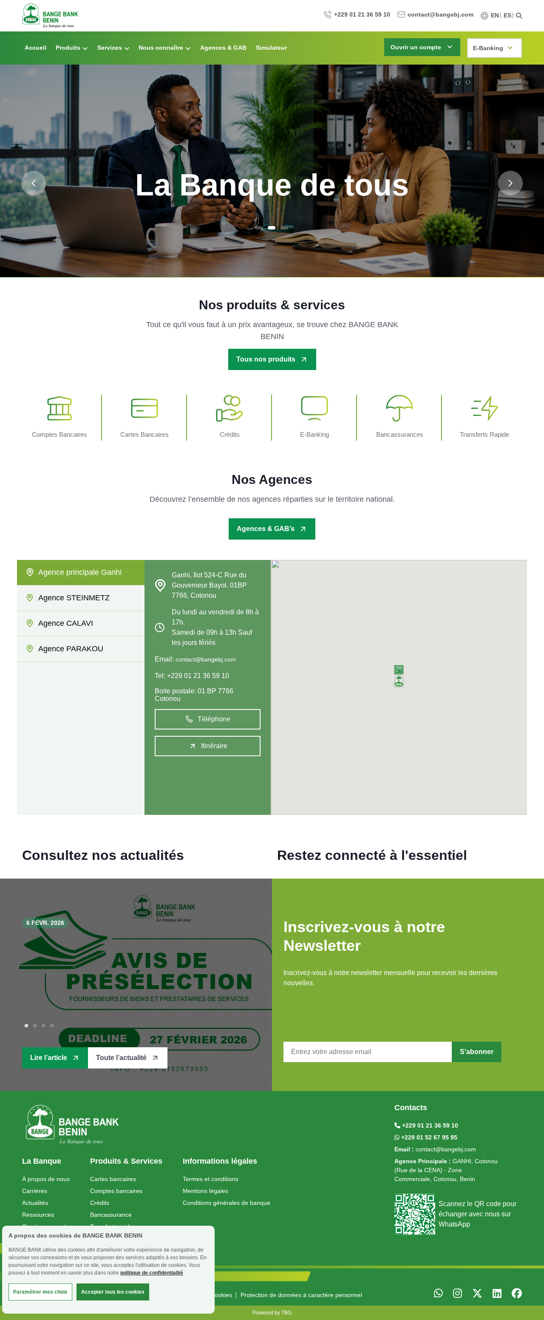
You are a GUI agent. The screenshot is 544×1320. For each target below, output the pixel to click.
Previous (33, 183)
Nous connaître (161, 47)
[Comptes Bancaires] (59, 418)
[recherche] (519, 16)
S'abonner (476, 1051)
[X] (438, 1293)
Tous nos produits (265, 359)
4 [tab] (52, 1026)
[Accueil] (73, 1125)
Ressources (38, 1214)
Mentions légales (205, 1190)
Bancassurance (111, 1214)
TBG (286, 1313)
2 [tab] (271, 227)
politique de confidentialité (151, 1273)
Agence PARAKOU (70, 648)
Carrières (34, 1190)
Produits (68, 47)
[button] (399, 676)
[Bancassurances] (399, 418)
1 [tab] (259, 227)
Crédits (99, 1202)
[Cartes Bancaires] (144, 418)
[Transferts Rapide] (484, 418)
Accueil (35, 47)
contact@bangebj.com (440, 14)
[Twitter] (477, 1293)
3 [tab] (284, 227)
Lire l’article (48, 1057)
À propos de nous (46, 1179)
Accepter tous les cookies (112, 1292)
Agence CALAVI (65, 623)
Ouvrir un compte (416, 47)
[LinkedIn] (497, 1293)
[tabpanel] (272, 171)
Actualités (35, 1202)
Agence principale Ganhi (80, 572)
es (507, 15)
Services (109, 47)
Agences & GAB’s (266, 528)
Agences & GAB (223, 47)
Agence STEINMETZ (74, 598)
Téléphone (214, 719)
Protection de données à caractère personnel (301, 1295)
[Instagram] (457, 1293)
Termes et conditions (210, 1179)
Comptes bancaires (116, 1190)
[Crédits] (229, 418)
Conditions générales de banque (226, 1202)
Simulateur (271, 47)
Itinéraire (214, 745)
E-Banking (488, 48)
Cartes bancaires (113, 1179)
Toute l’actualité (121, 1057)
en (495, 15)
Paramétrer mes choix (40, 1292)
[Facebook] (517, 1293)
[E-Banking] (314, 418)
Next (510, 183)
